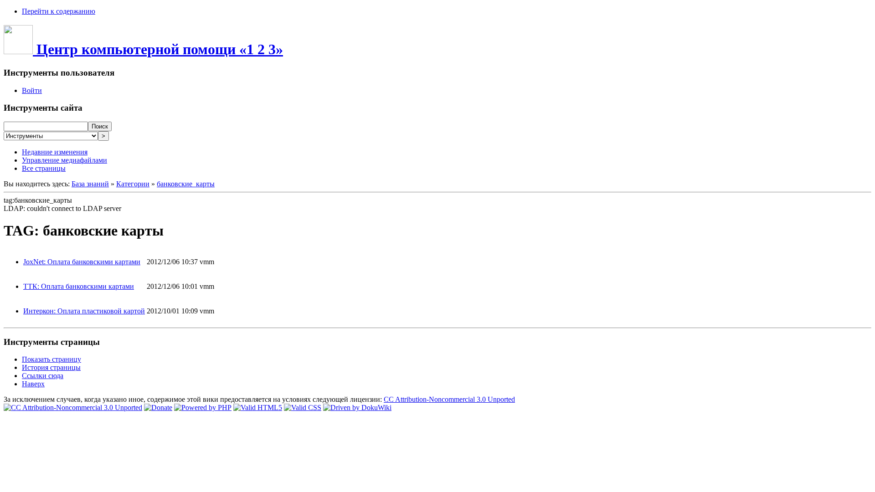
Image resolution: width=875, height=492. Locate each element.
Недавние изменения (55, 152)
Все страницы (44, 168)
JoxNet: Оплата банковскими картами (81, 262)
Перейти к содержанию (58, 11)
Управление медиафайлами (64, 160)
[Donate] (158, 407)
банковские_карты (186, 184)
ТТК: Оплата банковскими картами (78, 286)
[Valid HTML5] (257, 407)
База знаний (90, 184)
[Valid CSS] (302, 407)
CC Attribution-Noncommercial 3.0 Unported (449, 399)
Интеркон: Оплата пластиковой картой (84, 311)
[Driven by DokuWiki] (357, 407)
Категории (132, 184)
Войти (32, 90)
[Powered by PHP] (203, 407)
